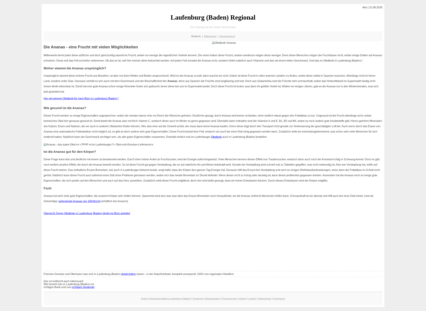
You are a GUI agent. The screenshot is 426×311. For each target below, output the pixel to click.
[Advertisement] (213, 244)
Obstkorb (216, 136)
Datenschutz (264, 298)
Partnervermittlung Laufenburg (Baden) (170, 298)
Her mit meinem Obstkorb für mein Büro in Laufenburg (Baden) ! (81, 98)
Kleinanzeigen (212, 298)
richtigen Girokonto (83, 287)
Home (144, 298)
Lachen (252, 298)
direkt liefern (128, 274)
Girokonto (198, 298)
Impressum (279, 298)
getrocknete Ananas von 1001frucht (79, 201)
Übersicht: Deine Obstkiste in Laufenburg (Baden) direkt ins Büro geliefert (87, 213)
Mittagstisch (210, 36)
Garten (242, 298)
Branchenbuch (227, 36)
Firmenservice (229, 298)
